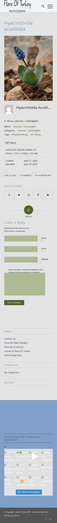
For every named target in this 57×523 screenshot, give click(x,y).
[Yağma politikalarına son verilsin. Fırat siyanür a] (47, 481)
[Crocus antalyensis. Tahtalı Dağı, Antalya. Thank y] (10, 469)
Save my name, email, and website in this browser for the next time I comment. (26, 270)
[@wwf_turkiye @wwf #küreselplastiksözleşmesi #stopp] (10, 481)
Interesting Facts (13, 355)
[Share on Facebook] (9, 195)
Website (44, 259)
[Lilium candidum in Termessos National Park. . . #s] (34, 469)
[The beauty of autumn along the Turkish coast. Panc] (34, 456)
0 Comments (26, 175)
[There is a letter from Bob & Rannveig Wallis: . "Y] (10, 456)
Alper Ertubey (45, 175)
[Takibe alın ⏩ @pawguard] (22, 481)
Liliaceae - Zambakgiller (29, 130)
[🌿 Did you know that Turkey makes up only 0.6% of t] (22, 456)
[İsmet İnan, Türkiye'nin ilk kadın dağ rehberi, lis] (47, 456)
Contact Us (10, 338)
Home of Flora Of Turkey (17, 351)
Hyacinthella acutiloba (18, 26)
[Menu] (48, 6)
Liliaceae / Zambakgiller (24, 126)
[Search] (41, 6)
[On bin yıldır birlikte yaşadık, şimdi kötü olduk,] (34, 481)
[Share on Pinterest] (38, 195)
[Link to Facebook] (46, 519)
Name (44, 239)
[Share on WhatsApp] (28, 195)
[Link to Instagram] (50, 519)
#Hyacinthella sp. (20, 134)
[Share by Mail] (48, 195)
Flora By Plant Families (16, 342)
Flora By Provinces (14, 346)
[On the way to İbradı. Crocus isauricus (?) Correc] (22, 469)
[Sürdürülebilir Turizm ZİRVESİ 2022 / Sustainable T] (47, 469)
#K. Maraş (36, 134)
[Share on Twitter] (19, 195)
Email (43, 250)
